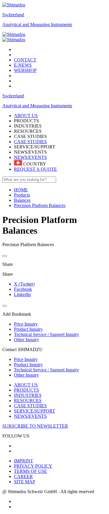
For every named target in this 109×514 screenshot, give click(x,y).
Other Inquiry (26, 375)
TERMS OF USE (30, 471)
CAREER (23, 476)
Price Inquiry (26, 359)
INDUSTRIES (28, 395)
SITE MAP (24, 481)
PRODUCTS (26, 390)
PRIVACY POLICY (33, 466)
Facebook (23, 289)
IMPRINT (23, 460)
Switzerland (13, 14)
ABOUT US (26, 384)
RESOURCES (28, 400)
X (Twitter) (24, 283)
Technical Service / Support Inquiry (46, 369)
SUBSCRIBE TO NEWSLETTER (35, 426)
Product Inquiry (28, 364)
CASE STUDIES (30, 141)
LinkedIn (22, 294)
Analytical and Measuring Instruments (37, 24)
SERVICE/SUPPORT (34, 410)
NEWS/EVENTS (30, 157)
